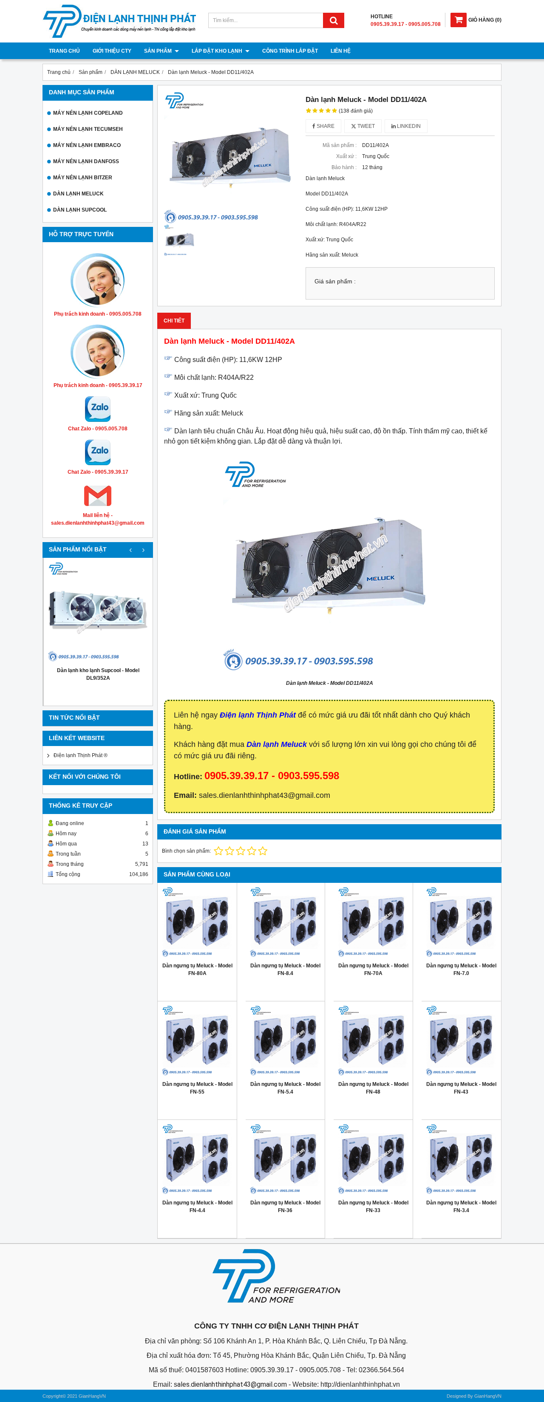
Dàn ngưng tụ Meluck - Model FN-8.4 (285, 969)
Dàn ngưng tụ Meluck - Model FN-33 (373, 1206)
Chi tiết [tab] (174, 321)
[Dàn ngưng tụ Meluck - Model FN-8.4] (285, 922)
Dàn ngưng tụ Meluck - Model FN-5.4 (285, 1088)
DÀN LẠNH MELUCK (78, 194)
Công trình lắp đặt (290, 51)
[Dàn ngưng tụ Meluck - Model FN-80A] (197, 922)
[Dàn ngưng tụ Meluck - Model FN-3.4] (461, 1159)
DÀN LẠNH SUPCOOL (80, 210)
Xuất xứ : (346, 156)
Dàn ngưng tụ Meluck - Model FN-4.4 (197, 1206)
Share (324, 126)
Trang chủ (64, 51)
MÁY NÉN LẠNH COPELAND (88, 113)
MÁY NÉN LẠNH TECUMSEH (88, 129)
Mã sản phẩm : (340, 145)
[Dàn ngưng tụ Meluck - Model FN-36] (285, 1159)
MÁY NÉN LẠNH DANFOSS (86, 161)
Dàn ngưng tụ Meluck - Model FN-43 (461, 1088)
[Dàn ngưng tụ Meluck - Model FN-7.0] (461, 922)
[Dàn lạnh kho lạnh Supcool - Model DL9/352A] (98, 612)
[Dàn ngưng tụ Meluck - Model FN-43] (461, 1041)
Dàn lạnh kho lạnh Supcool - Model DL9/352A (98, 674)
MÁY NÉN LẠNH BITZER (82, 178)
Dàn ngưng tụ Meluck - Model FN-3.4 (461, 1206)
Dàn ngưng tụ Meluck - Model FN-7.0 (461, 969)
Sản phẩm (158, 51)
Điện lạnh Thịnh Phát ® (81, 755)
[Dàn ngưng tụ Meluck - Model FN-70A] (373, 922)
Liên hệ (341, 51)
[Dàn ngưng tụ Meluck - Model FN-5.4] (285, 1041)
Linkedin (408, 126)
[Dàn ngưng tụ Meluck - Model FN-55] (197, 1041)
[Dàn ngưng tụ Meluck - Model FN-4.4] (197, 1159)
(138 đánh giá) (356, 111)
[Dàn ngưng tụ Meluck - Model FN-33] (373, 1159)
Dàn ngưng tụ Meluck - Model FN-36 (285, 1206)
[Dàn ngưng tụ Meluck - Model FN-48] (373, 1041)
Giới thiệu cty (112, 51)
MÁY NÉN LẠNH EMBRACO (87, 145)
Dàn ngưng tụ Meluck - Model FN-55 (197, 1088)
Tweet (365, 126)
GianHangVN (488, 1396)
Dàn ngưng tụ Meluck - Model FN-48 (373, 1088)
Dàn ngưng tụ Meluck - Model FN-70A (373, 969)
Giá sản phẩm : (335, 281)
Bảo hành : (344, 167)
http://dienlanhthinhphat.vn (360, 1384)
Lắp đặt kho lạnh (218, 51)
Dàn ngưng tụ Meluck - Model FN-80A (197, 969)
